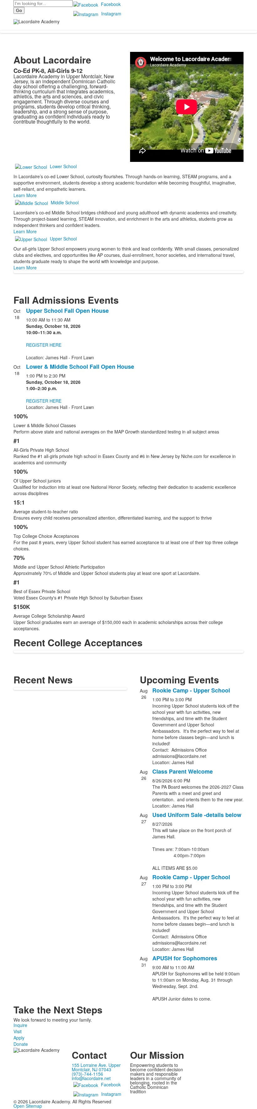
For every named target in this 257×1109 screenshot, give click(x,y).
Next (249, 554)
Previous (7, 554)
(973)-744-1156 (87, 1074)
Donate (20, 1044)
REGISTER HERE (43, 345)
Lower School (63, 166)
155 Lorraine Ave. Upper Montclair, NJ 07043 (96, 1067)
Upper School (63, 238)
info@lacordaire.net (91, 1078)
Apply (18, 1038)
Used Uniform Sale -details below (196, 815)
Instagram (111, 13)
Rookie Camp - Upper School (191, 690)
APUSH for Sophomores (184, 958)
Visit (17, 1031)
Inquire (20, 1025)
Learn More (25, 195)
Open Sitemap (27, 1106)
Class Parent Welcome (182, 771)
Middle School (65, 202)
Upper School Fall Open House (67, 310)
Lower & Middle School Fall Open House (80, 366)
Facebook (111, 4)
